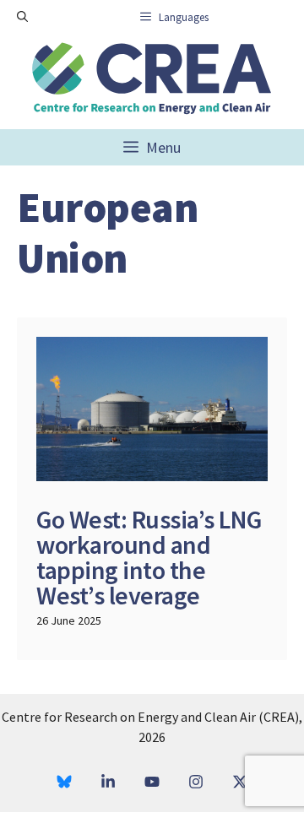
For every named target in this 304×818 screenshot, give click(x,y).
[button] (22, 17)
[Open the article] (152, 489)
